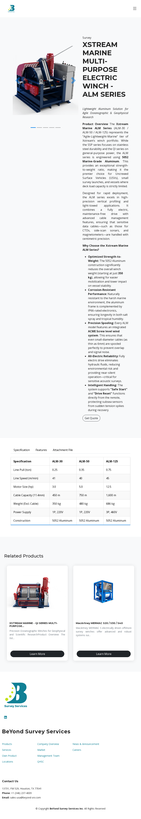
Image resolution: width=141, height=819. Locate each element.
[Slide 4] (51, 128)
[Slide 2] (39, 128)
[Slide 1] (33, 128)
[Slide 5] (58, 128)
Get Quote (91, 418)
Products (7, 744)
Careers (77, 750)
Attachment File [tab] (63, 450)
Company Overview (48, 744)
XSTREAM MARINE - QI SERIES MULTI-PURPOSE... (33, 625)
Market (41, 750)
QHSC (40, 761)
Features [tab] (41, 450)
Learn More (37, 654)
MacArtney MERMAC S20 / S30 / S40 (99, 623)
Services (6, 750)
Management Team (48, 756)
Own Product (9, 756)
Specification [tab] (22, 450)
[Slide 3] (45, 128)
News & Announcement (86, 744)
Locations (7, 761)
